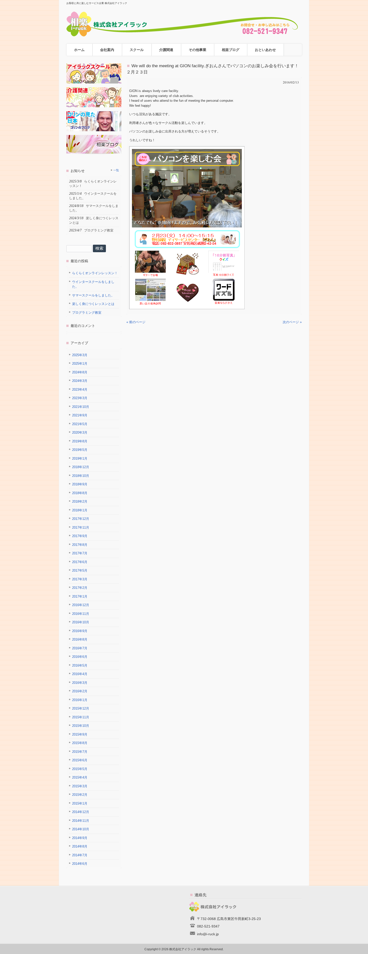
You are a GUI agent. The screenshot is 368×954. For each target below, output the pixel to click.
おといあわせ (265, 50)
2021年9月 (79, 415)
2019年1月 (79, 458)
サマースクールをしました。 (93, 295)
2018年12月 (80, 467)
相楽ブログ (230, 50)
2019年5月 (79, 450)
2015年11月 (80, 717)
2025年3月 (79, 355)
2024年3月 (79, 381)
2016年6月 (79, 657)
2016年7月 (79, 648)
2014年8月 (79, 846)
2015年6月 (79, 760)
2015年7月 (79, 752)
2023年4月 (79, 389)
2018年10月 (80, 476)
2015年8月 (79, 743)
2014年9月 (79, 838)
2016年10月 (80, 622)
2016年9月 (79, 631)
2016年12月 (80, 605)
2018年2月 (79, 501)
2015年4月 (79, 777)
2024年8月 (79, 372)
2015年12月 (80, 708)
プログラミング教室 (86, 312)
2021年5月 (79, 424)
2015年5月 (79, 769)
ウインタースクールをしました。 (93, 284)
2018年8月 (79, 493)
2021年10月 (80, 407)
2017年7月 (79, 553)
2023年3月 (79, 398)
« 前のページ (135, 322)
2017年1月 (79, 596)
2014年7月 (79, 855)
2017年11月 (80, 527)
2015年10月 (80, 726)
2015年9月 (79, 734)
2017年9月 (79, 536)
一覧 (116, 170)
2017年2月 (79, 588)
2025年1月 (79, 363)
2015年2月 (79, 795)
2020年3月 (79, 432)
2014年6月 (79, 864)
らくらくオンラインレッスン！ (95, 273)
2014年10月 (80, 829)
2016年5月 (79, 665)
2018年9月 (79, 484)
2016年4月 (79, 674)
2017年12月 (80, 519)
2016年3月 (79, 683)
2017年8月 (79, 545)
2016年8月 (79, 639)
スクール (137, 50)
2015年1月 (79, 803)
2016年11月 (80, 614)
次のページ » (292, 322)
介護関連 (166, 50)
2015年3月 (79, 786)
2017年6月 (79, 562)
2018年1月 (79, 510)
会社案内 (107, 50)
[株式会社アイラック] (184, 34)
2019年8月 (79, 441)
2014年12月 (80, 812)
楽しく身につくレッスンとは (93, 304)
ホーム (79, 50)
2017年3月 (79, 579)
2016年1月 (79, 700)
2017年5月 (79, 570)
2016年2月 (79, 691)
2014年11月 (80, 821)
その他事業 (197, 50)
